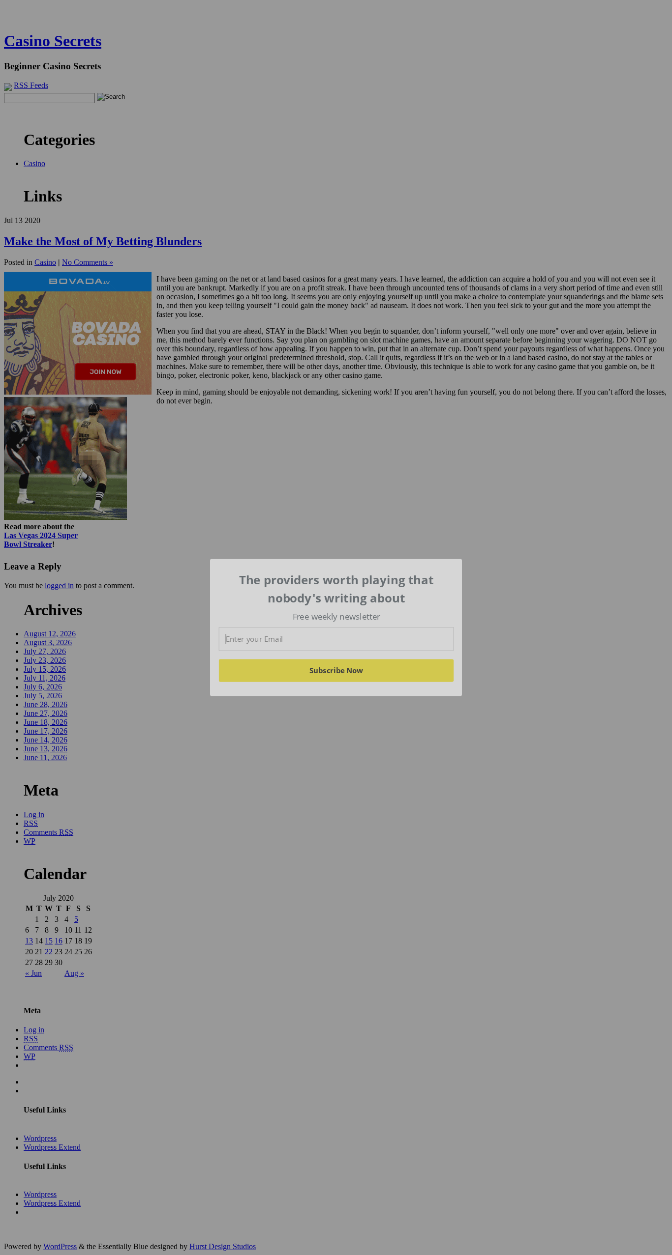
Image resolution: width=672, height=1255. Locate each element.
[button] (336, 589)
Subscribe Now (336, 670)
